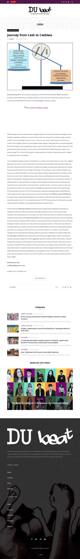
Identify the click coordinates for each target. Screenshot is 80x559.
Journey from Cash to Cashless (29, 35)
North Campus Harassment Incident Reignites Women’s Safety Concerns (31, 2)
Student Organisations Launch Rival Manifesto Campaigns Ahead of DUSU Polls (45, 330)
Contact (10, 478)
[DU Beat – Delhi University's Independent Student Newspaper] (40, 10)
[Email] (70, 287)
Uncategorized (13, 30)
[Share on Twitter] (65, 287)
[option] (40, 389)
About (9, 472)
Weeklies (10, 521)
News (9, 504)
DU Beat (11, 39)
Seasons (10, 526)
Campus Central (27, 313)
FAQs (9, 483)
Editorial (10, 515)
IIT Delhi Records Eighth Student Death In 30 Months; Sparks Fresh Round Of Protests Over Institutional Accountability (44, 341)
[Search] (72, 2)
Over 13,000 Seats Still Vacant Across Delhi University (40, 352)
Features (40, 399)
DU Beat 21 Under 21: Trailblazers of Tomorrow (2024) (40, 403)
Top (40, 555)
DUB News (24, 337)
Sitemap (10, 489)
